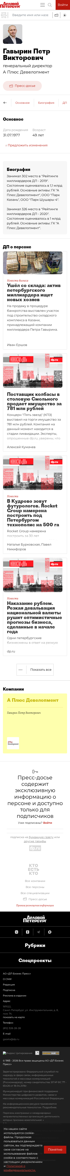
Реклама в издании (14, 995)
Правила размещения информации (35, 905)
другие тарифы (35, 841)
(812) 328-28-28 (12, 1028)
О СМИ (7, 979)
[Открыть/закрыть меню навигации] (42, 5)
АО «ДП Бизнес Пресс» (17, 973)
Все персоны (35, 887)
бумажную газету (41, 837)
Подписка (9, 990)
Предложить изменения (27, 145)
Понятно (55, 1149)
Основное (22, 103)
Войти (63, 5)
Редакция (9, 984)
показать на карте (14, 1017)
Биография (46, 103)
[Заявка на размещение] (65, 15)
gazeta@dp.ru (11, 1039)
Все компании (35, 881)
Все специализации (35, 893)
